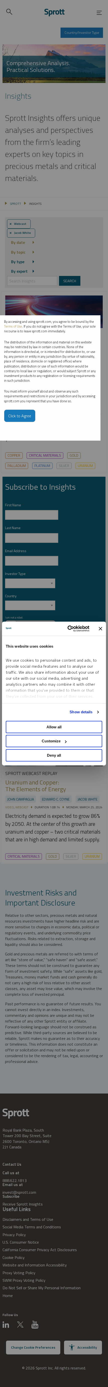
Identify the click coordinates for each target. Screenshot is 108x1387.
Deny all (54, 755)
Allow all (54, 727)
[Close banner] (100, 628)
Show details (81, 712)
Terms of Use (13, 326)
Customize (51, 741)
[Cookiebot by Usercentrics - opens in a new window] (67, 628)
